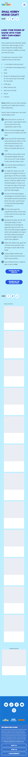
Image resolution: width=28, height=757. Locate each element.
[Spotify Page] (6, 705)
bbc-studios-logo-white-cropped (13, 720)
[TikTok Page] (11, 705)
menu (24, 5)
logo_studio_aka (21, 720)
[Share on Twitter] (12, 19)
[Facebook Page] (17, 705)
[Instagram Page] (14, 710)
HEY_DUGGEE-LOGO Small (5, 720)
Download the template (14, 271)
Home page (6, 4)
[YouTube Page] (22, 705)
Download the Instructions (14, 282)
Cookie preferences (14, 753)
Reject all (14, 745)
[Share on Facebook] (8, 19)
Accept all (14, 749)
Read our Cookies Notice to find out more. (14, 741)
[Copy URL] (17, 19)
